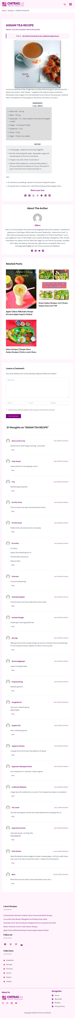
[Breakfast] (8, 960)
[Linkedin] (45, 195)
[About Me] (57, 999)
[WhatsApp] (33, 195)
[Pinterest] (29, 195)
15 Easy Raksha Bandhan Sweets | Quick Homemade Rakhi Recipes (27, 915)
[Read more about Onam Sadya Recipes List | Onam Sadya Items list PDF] (54, 285)
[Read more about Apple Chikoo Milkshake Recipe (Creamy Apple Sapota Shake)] (21, 289)
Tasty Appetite (16, 836)
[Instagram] (36, 251)
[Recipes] (56, 1002)
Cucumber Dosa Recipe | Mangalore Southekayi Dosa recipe (25, 919)
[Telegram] (41, 195)
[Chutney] (8, 968)
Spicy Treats (15, 710)
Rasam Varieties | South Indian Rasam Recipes (20, 927)
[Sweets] (7, 981)
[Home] (55, 995)
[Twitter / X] (37, 195)
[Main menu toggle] (70, 4)
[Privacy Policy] (58, 1006)
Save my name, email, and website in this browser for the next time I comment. (31, 410)
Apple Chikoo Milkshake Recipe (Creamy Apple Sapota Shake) (25, 930)
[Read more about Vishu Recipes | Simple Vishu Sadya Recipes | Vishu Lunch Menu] (21, 333)
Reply (12, 449)
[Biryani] (7, 977)
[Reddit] (49, 195)
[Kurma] (7, 973)
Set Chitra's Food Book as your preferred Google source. (40, 36)
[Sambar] (7, 964)
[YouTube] (39, 251)
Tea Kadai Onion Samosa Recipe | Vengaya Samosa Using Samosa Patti (29, 923)
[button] (65, 5)
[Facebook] (25, 195)
